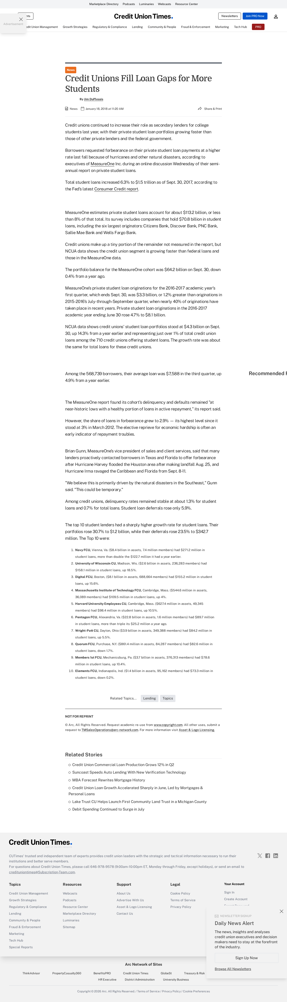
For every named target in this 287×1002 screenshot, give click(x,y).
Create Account (236, 899)
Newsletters (229, 16)
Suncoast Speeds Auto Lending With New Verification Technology (129, 772)
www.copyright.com (168, 725)
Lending (15, 913)
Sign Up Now (247, 958)
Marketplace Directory (103, 4)
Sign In (229, 892)
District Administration (140, 979)
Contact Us (125, 913)
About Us (123, 893)
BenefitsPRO (102, 973)
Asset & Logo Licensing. (197, 730)
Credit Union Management (28, 893)
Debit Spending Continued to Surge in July (108, 809)
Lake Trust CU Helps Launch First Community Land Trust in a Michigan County (139, 801)
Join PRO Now (255, 16)
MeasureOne (102, 163)
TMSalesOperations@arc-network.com (110, 730)
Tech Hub (16, 940)
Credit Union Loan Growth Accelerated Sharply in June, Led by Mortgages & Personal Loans (135, 791)
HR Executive (107, 979)
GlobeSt (166, 973)
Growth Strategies (23, 900)
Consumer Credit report (116, 188)
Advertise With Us (130, 900)
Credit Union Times (135, 973)
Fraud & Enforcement (25, 927)
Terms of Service (183, 900)
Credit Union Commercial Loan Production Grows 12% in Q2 (123, 764)
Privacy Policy (180, 907)
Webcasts (164, 4)
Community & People (24, 920)
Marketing (16, 933)
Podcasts (129, 4)
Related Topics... (123, 698)
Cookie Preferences (196, 991)
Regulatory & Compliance (28, 907)
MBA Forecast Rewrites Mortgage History (108, 780)
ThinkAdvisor (31, 973)
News (71, 70)
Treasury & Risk (194, 973)
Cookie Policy (180, 893)
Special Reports (21, 947)
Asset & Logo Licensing (134, 907)
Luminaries (146, 4)
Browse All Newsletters (233, 969)
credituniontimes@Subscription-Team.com (42, 872)
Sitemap (69, 927)
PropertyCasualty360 (66, 973)
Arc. (104, 991)
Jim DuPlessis (93, 99)
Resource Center (186, 4)
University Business (176, 979)
